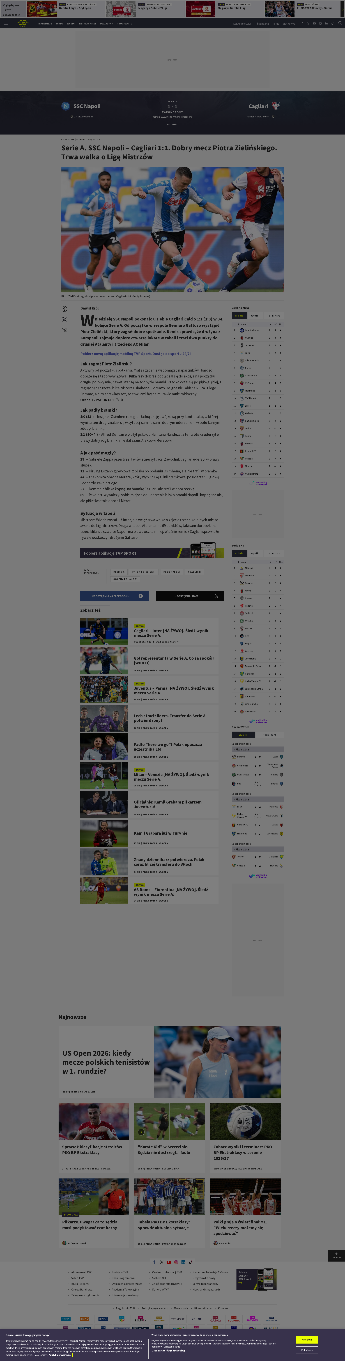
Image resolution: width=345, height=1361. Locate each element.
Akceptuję (307, 1339)
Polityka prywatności (60, 1355)
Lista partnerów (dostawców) (168, 1350)
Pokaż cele (307, 1350)
